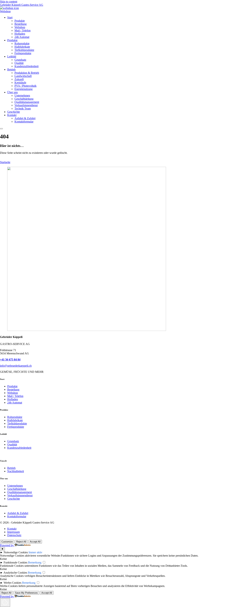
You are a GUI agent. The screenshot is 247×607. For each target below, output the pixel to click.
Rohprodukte (21, 43)
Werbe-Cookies (12, 582)
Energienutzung (23, 89)
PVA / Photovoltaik (25, 85)
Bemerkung (34, 562)
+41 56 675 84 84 (10, 359)
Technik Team (22, 108)
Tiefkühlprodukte (24, 50)
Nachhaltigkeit (15, 471)
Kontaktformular (23, 121)
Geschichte (13, 111)
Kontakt (11, 115)
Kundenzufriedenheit (26, 66)
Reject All (21, 541)
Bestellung (20, 23)
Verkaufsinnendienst (26, 105)
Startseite (5, 162)
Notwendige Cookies (16, 552)
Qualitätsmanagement (26, 102)
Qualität (19, 63)
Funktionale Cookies (15, 562)
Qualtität (12, 444)
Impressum (13, 531)
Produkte (19, 20)
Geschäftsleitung (23, 98)
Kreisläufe (20, 82)
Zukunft (19, 79)
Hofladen (19, 33)
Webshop (19, 27)
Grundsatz (20, 59)
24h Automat (21, 36)
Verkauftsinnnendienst (20, 495)
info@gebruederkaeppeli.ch (16, 365)
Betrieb (11, 69)
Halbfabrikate (22, 46)
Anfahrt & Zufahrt (24, 118)
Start (9, 17)
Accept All (35, 541)
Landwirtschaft (23, 76)
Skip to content (8, 1)
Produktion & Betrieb (26, 72)
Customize (7, 541)
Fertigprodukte (22, 53)
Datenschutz (14, 535)
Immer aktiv (35, 552)
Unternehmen (22, 95)
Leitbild (11, 56)
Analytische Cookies (15, 572)
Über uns (12, 92)
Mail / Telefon (22, 30)
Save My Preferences (26, 592)
